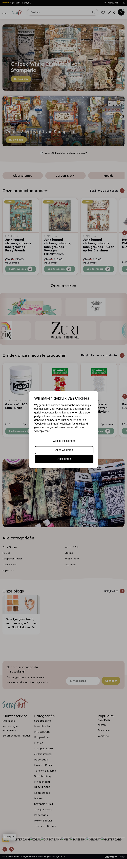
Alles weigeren (64, 450)
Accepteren (64, 459)
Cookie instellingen (64, 441)
